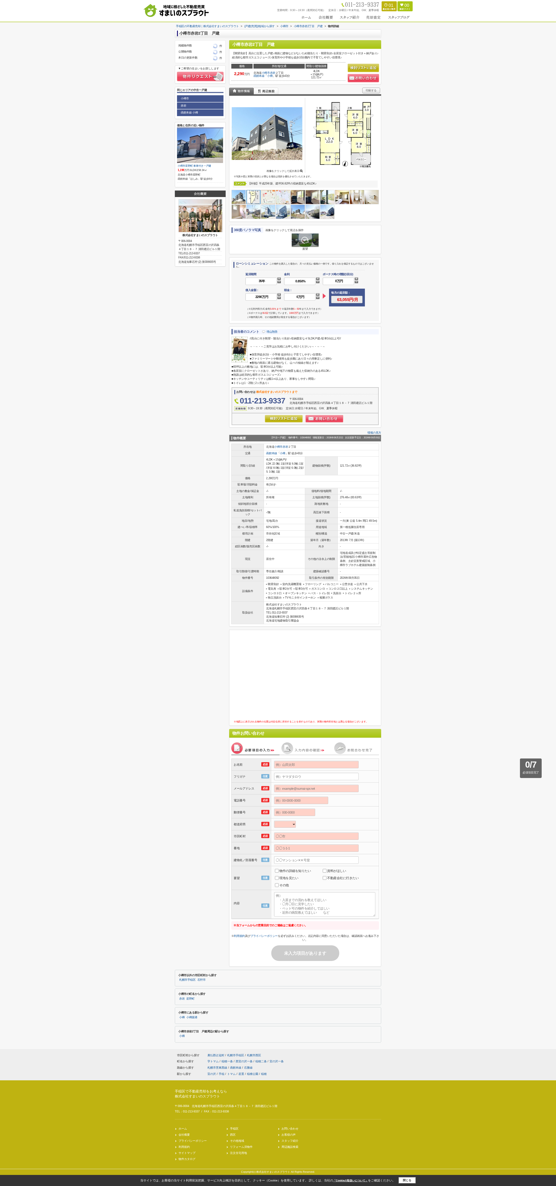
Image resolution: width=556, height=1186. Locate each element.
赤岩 (272, 72)
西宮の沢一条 (244, 1061)
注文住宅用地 (238, 1153)
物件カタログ (187, 1159)
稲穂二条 (261, 1061)
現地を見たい (288, 878)
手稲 (221, 1074)
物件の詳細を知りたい (295, 871)
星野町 (190, 998)
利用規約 (239, 936)
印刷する (371, 90)
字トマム (213, 1061)
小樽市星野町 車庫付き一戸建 (194, 165)
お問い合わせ (289, 1128)
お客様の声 (288, 1134)
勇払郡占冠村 (215, 1055)
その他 (284, 885)
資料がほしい (336, 871)
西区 (233, 1134)
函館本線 (258, 75)
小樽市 (266, 72)
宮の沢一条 (277, 1061)
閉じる (407, 1180)
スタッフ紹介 (289, 1140)
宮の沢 (211, 1074)
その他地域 (237, 1140)
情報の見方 (374, 432)
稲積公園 (252, 1074)
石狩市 (201, 979)
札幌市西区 (254, 1055)
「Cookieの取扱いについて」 (350, 1180)
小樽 (270, 75)
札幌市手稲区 (187, 979)
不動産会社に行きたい (343, 878)
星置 (241, 1074)
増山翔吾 (271, 331)
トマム (231, 1074)
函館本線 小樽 (189, 112)
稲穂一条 (228, 1061)
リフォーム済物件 (241, 1146)
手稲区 (234, 1128)
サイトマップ (187, 1153)
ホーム (183, 1128)
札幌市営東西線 (217, 1067)
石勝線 (248, 1067)
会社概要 (184, 1134)
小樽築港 (191, 1017)
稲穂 (264, 1074)
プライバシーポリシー (264, 936)
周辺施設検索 (289, 1146)
